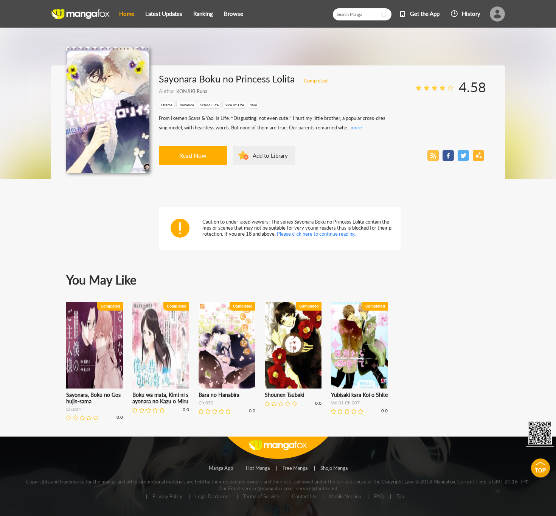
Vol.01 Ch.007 (345, 403)
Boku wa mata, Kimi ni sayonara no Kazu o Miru (160, 398)
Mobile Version (345, 496)
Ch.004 (73, 409)
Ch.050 (206, 403)
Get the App (425, 13)
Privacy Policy (167, 496)
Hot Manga (258, 468)
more (356, 127)
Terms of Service (261, 496)
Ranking (203, 13)
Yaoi (253, 105)
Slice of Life (234, 105)
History (471, 13)
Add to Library (270, 155)
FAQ (379, 496)
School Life (209, 105)
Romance (186, 105)
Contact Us (304, 496)
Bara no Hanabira (219, 395)
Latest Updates (163, 13)
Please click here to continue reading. (316, 234)
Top (400, 496)
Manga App (221, 468)
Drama (166, 105)
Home (126, 13)
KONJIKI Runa (191, 91)
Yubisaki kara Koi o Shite (359, 395)
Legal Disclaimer (212, 496)
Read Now (193, 155)
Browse (233, 13)
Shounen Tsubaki (284, 395)
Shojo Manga (334, 468)
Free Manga (295, 468)
